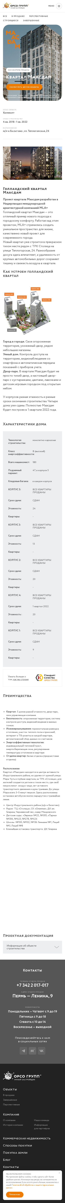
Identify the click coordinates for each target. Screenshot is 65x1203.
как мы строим (21, 679)
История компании (13, 1125)
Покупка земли (15, 1153)
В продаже (18, 16)
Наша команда (41, 1120)
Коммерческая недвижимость (27, 1139)
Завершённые (10, 1100)
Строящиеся (10, 20)
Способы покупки (17, 1146)
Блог (6, 1160)
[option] (32, 164)
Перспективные (38, 16)
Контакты (11, 1167)
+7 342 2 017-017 (32, 985)
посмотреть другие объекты (24, 87)
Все (5, 16)
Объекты (10, 1090)
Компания (11, 1115)
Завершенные (31, 20)
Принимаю (14, 1194)
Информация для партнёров (42, 1126)
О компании (9, 1120)
